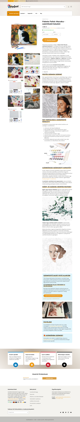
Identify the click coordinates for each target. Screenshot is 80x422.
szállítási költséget (53, 28)
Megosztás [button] (46, 71)
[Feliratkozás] (27, 412)
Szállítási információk (34, 401)
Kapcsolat (32, 394)
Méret (54, 32)
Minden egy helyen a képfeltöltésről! (51, 298)
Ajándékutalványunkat (48, 339)
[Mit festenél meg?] (64, 6)
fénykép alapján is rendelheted (49, 179)
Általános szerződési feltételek (36, 396)
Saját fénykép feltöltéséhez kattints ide (53, 295)
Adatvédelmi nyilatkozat (35, 399)
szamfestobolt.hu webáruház (55, 326)
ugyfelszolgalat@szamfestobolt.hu (32, 0)
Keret (43, 32)
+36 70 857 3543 (22, 0)
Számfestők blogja (34, 392)
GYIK (31, 405)
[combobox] (43, 6)
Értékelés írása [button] (49, 378)
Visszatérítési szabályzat (35, 403)
